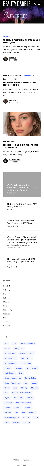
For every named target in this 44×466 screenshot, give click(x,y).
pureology (8, 403)
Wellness (6, 36)
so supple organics (11, 417)
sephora (28, 407)
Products (6, 314)
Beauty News (8, 75)
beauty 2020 (18, 348)
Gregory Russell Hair (12, 383)
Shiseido (7, 412)
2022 (6, 343)
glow (20, 373)
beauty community (27, 353)
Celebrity (19, 75)
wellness (16, 422)
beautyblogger (10, 353)
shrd (16, 412)
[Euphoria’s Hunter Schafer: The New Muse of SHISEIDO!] (22, 90)
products (30, 398)
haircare (34, 383)
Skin (15, 79)
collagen (7, 368)
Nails (5, 306)
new (6, 393)
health (6, 388)
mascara (34, 388)
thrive (36, 417)
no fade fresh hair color (21, 393)
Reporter (12, 58)
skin (23, 412)
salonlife (18, 407)
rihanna (7, 407)
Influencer (28, 75)
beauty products (10, 358)
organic (7, 398)
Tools (5, 322)
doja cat (18, 368)
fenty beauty (9, 373)
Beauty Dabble (15, 159)
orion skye (18, 398)
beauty (7, 348)
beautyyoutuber (10, 363)
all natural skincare (27, 343)
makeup (24, 388)
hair (25, 383)
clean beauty (26, 363)
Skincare (32, 412)
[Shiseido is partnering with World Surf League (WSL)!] (22, 49)
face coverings (31, 368)
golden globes (30, 378)
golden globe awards (12, 378)
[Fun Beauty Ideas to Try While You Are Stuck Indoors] (22, 124)
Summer (26, 417)
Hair (4, 294)
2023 (14, 343)
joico (15, 388)
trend (6, 422)
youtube (27, 422)
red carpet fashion (23, 403)
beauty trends (26, 358)
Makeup (36, 75)
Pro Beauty (7, 79)
